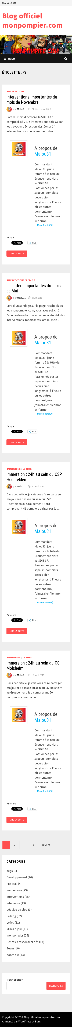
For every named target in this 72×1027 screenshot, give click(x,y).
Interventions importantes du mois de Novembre (31, 100)
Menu (11, 58)
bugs (9, 871)
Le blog (30, 280)
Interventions (15, 91)
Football (11, 884)
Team (10, 948)
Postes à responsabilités (22, 942)
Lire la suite (18, 254)
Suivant (45, 845)
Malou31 (21, 109)
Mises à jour (14, 929)
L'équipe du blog (16, 910)
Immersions (13, 468)
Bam (38, 1021)
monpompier (14, 935)
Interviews (13, 903)
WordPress (24, 1021)
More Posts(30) (45, 225)
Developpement (16, 877)
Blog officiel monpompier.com (32, 20)
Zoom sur (12, 955)
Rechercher (14, 980)
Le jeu (10, 922)
